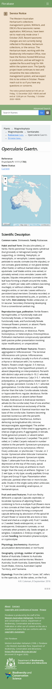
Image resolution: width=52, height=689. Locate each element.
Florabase (8, 3)
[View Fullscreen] (5, 189)
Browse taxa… (15, 138)
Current (5, 168)
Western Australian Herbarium (19, 618)
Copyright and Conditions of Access (21, 609)
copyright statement (15, 632)
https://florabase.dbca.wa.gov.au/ (20, 651)
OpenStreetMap (35, 225)
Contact (16, 606)
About (8, 606)
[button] (5, 179)
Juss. (16, 135)
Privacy (43, 609)
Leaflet (16, 225)
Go (41, 112)
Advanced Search (42, 108)
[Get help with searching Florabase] (48, 112)
